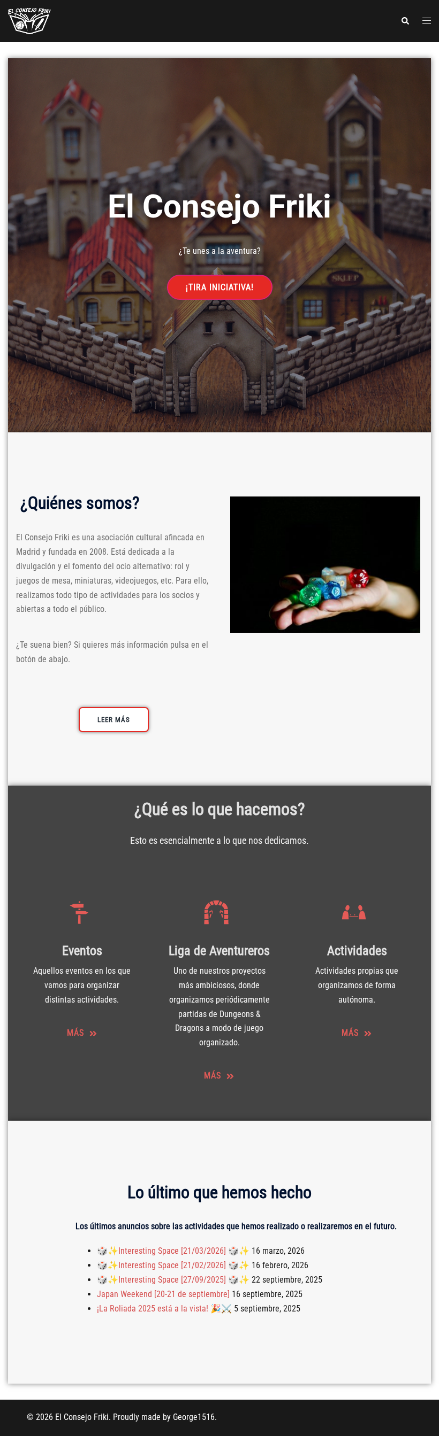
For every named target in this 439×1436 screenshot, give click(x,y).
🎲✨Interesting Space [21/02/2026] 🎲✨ (173, 1265)
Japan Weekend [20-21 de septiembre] (163, 1294)
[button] (404, 21)
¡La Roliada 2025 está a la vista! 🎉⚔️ (164, 1308)
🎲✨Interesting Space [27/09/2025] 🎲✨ (173, 1280)
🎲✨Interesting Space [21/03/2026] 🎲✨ (173, 1251)
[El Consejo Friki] (29, 20)
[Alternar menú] (426, 21)
